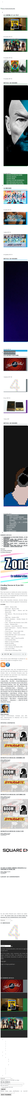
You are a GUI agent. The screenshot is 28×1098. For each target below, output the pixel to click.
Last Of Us (11, 691)
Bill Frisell (16, 681)
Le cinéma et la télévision (9, 35)
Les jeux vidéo (11, 527)
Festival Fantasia (11, 176)
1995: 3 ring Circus (7, 679)
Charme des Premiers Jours (12, 682)
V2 (24, 700)
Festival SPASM (11, 178)
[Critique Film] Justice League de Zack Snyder (14, 53)
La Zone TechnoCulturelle (15, 961)
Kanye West (17, 689)
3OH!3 (16, 679)
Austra (4, 681)
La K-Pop (5, 208)
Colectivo (5, 684)
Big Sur (9, 681)
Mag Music (18, 691)
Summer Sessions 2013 (12, 700)
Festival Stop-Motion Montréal (15, 180)
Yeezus (9, 701)
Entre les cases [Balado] (17, 517)
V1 (22, 700)
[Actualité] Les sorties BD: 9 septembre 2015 (13, 794)
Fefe (19, 686)
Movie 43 (16, 693)
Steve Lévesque (4, 587)
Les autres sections (10, 352)
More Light (9, 693)
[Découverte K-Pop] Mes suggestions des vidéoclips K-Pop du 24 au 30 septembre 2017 (15, 228)
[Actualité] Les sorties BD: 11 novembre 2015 (13, 757)
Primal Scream (12, 696)
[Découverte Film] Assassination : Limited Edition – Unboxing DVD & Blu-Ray (15, 415)
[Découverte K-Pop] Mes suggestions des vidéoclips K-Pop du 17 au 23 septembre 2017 (15, 250)
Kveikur (5, 691)
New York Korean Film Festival (15, 183)
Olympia (13, 694)
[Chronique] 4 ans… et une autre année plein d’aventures (14, 394)
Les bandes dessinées (13, 515)
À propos (6, 532)
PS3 (18, 696)
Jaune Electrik (9, 689)
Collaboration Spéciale (9, 511)
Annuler (3, 1096)
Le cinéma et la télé (9, 12)
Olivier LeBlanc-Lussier (9, 171)
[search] (11, 920)
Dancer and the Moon (15, 684)
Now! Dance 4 (6, 694)
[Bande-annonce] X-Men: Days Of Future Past (14, 168)
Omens (18, 694)
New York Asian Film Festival (15, 182)
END (4, 376)
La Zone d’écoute (11, 531)
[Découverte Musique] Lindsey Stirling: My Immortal (15, 344)
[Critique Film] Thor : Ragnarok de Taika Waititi (14, 74)
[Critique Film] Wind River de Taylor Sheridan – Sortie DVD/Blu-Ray (15, 546)
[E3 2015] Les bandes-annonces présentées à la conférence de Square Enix (13, 868)
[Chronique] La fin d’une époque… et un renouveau (14, 373)
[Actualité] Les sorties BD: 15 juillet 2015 (12, 831)
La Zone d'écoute (7, 418)
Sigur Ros (8, 698)
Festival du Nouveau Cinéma (14, 175)
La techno (9, 529)
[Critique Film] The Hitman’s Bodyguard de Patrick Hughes (15, 32)
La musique (7, 185)
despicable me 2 (12, 686)
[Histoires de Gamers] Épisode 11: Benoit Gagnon (15, 508)
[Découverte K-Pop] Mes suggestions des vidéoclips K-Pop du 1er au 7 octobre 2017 (15, 206)
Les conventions (11, 525)
